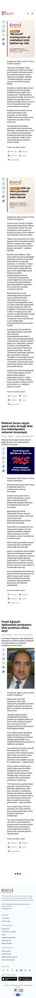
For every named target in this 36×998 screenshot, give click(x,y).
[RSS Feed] (30, 970)
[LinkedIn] (25, 970)
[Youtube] (16, 970)
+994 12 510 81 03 (7, 906)
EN (14, 994)
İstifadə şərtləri (6, 951)
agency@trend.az (6, 908)
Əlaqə (3, 934)
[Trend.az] (7, 13)
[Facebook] (8, 970)
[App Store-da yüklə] (9, 979)
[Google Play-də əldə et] (25, 979)
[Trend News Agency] (7, 890)
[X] (12, 970)
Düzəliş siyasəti (6, 940)
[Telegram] (21, 970)
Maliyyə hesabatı (7, 943)
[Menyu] (32, 13)
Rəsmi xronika (6, 921)
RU (21, 994)
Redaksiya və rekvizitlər (9, 931)
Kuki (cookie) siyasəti (8, 960)
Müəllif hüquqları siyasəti (9, 957)
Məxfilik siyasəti (6, 954)
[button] (3, 22)
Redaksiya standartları (9, 937)
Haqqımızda (5, 929)
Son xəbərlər (5, 918)
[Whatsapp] (3, 970)
